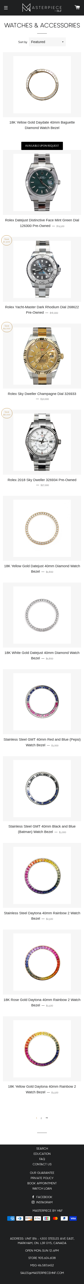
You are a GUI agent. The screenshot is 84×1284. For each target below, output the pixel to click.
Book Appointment (42, 1183)
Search (42, 1149)
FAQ (42, 1159)
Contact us (42, 1164)
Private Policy (42, 1178)
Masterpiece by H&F (48, 1211)
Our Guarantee (42, 1173)
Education (42, 1154)
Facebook (43, 1197)
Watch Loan (42, 1188)
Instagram (44, 1202)
